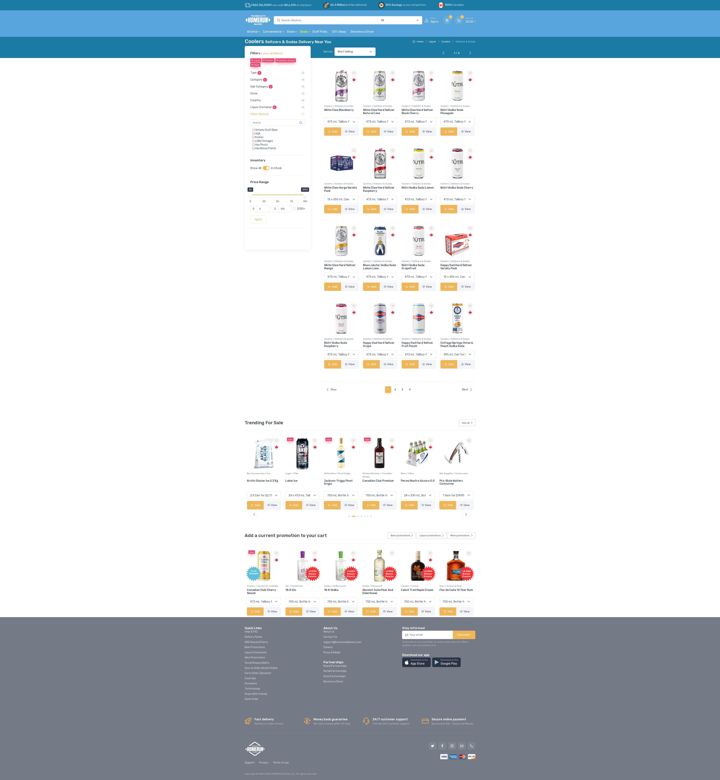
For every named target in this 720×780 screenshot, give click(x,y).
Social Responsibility (257, 662)
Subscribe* (464, 634)
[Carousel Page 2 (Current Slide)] (354, 516)
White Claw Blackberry (339, 110)
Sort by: (328, 51)
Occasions (251, 683)
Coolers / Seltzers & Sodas (338, 106)
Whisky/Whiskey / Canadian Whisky (339, 475)
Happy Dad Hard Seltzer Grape (378, 344)
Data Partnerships (334, 676)
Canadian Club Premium (339, 480)
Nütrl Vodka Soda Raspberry (335, 344)
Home (420, 41)
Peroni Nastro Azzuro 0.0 (379, 480)
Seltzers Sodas (286, 60)
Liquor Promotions (256, 652)
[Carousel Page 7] (370, 516)
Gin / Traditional (294, 586)
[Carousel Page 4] (361, 516)
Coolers (445, 41)
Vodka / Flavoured (372, 586)
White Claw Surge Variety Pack (340, 189)
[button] (277, 72)
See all (466, 422)
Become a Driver (362, 31)
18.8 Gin (290, 590)
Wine (460, 535)
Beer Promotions (255, 647)
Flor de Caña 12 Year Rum (456, 590)
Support (250, 762)
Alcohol (252, 31)
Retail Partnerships (335, 671)
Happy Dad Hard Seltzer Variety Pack (456, 267)
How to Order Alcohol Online (261, 668)
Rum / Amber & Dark (450, 586)
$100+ (301, 208)
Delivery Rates (253, 637)
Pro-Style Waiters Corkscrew (412, 482)
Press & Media (331, 652)
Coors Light (447, 480)
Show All (255, 168)
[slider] (250, 195)
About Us (328, 631)
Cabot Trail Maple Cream (417, 590)
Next (465, 389)
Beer (400, 535)
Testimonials (252, 688)
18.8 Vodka (331, 590)
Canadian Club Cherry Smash (261, 591)
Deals (304, 31)
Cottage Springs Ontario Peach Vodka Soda (456, 344)
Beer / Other (369, 473)
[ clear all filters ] (271, 53)
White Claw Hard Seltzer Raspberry (378, 189)
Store (291, 31)
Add (334, 131)
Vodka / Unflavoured (335, 586)
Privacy (263, 762)
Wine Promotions (255, 657)
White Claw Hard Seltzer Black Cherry (417, 111)
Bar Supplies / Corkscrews (415, 473)
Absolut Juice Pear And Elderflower (377, 591)
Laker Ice (253, 480)
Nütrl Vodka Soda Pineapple (451, 111)
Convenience (272, 31)
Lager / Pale (253, 473)
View (351, 131)
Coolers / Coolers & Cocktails (262, 586)
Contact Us (330, 637)
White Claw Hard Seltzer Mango (340, 267)
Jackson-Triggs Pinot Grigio (299, 482)
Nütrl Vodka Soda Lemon (418, 187)
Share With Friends (256, 694)
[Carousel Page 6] (367, 516)
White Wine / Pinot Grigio (298, 473)
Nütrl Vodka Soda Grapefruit (413, 267)
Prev (333, 389)
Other (256, 65)
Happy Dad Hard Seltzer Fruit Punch (417, 344)
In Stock (276, 168)
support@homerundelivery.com (342, 642)
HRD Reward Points (256, 642)
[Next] (469, 53)
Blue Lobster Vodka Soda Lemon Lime (379, 267)
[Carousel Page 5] (364, 516)
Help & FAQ (251, 631)
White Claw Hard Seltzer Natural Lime (378, 111)
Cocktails (250, 678)
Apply (258, 219)
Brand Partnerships (335, 666)
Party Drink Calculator (258, 673)
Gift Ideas (339, 31)
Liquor (432, 41)
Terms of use (281, 762)
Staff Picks (319, 31)
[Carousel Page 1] (349, 516)
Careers (328, 647)
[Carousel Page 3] (358, 516)
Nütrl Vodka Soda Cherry (456, 187)
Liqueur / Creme (409, 586)
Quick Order (251, 699)
